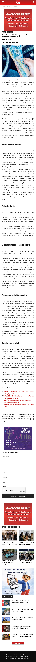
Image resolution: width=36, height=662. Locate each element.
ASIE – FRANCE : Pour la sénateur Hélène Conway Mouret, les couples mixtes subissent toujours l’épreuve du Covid (9, 418)
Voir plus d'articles (17, 643)
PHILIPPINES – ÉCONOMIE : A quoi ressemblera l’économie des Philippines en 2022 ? (15, 36)
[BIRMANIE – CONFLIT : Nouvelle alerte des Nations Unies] (6, 620)
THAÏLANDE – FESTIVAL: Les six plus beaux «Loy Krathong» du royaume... (22, 635)
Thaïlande (14, 655)
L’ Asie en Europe (11, 658)
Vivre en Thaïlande (23, 656)
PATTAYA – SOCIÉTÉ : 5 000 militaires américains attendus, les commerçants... (9, 544)
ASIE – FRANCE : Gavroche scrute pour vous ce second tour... (22, 610)
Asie (20, 655)
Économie (9, 6)
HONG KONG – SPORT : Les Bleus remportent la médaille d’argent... (21, 602)
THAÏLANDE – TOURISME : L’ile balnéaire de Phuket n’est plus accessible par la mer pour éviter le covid (26, 417)
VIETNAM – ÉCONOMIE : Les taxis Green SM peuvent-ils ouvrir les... (8, 562)
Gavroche (9, 41)
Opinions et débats (11, 656)
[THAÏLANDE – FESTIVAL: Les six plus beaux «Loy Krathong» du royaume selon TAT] (6, 637)
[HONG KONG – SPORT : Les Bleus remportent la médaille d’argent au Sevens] (6, 603)
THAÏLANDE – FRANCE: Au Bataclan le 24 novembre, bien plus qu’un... (22, 627)
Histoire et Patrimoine (24, 658)
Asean (15, 6)
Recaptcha (4, 486)
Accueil (4, 6)
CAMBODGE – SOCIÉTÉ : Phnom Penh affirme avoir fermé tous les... (26, 544)
